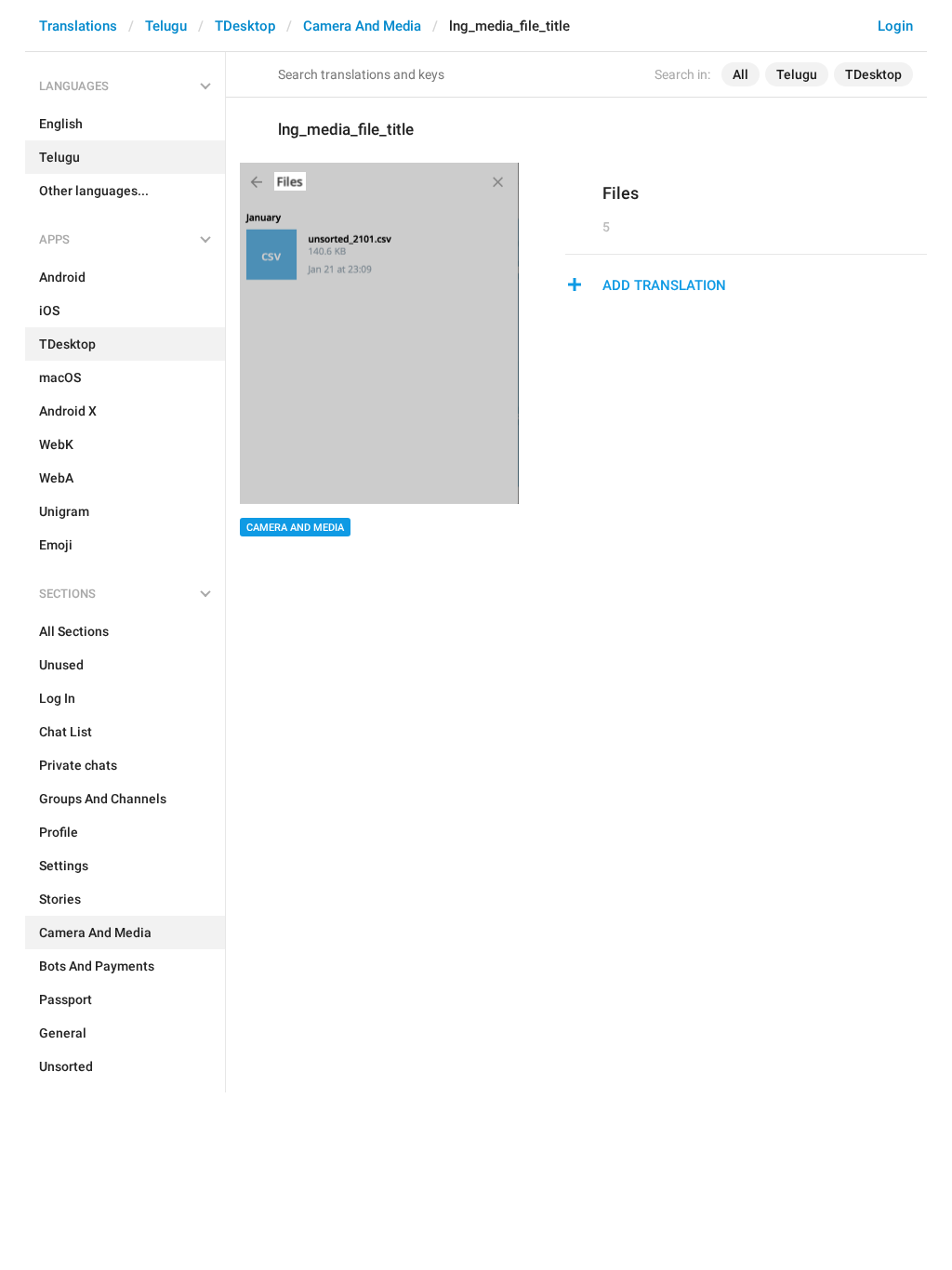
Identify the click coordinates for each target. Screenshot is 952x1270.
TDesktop (245, 26)
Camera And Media (362, 26)
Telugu (166, 26)
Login (895, 26)
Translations (78, 26)
